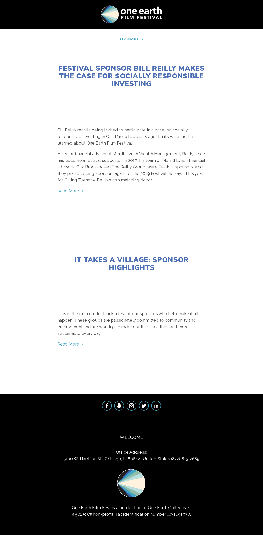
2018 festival (151, 93)
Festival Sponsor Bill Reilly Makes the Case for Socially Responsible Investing (131, 75)
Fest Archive (128, 28)
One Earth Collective (168, 507)
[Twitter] (144, 406)
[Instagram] (131, 406)
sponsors (139, 208)
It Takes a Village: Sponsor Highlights (131, 263)
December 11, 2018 (131, 58)
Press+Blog (158, 28)
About (13, 28)
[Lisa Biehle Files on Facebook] (107, 406)
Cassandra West (115, 93)
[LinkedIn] (156, 406)
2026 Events (37, 28)
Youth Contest (70, 28)
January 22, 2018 (131, 250)
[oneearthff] (119, 406)
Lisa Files (115, 277)
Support (100, 28)
